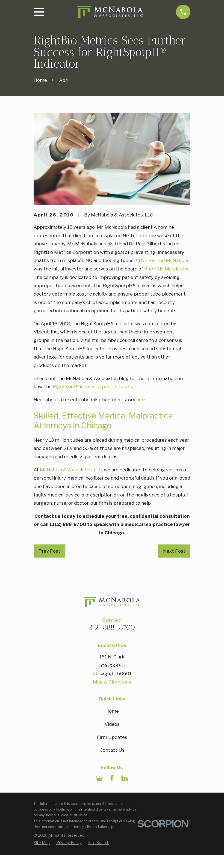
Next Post (174, 551)
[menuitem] (42, 843)
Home (112, 711)
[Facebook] (112, 778)
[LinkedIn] (124, 778)
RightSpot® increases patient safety (93, 386)
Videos (112, 724)
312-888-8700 (112, 627)
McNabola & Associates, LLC (71, 469)
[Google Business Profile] (99, 778)
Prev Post (49, 551)
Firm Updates (112, 737)
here (141, 399)
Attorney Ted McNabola (161, 260)
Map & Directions (112, 682)
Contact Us (112, 750)
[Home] (110, 12)
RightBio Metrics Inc (167, 269)
